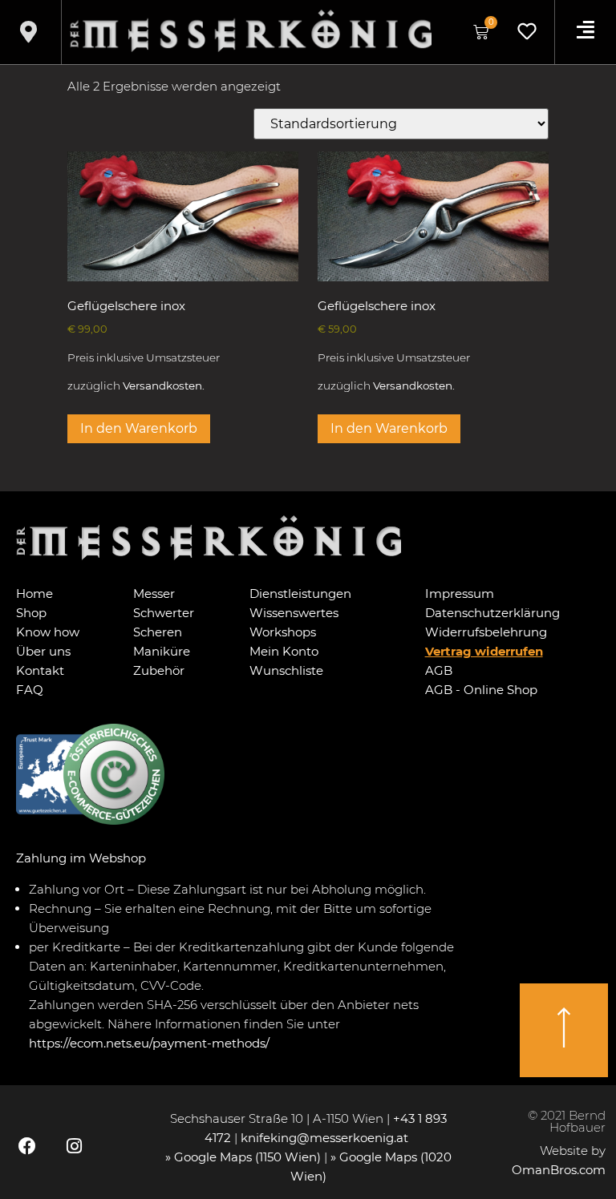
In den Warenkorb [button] (138, 428)
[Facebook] (27, 1146)
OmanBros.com (559, 1169)
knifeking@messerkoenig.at (326, 1137)
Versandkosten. (164, 385)
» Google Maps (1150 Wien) (244, 1157)
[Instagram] (74, 1146)
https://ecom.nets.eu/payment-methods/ (149, 1043)
